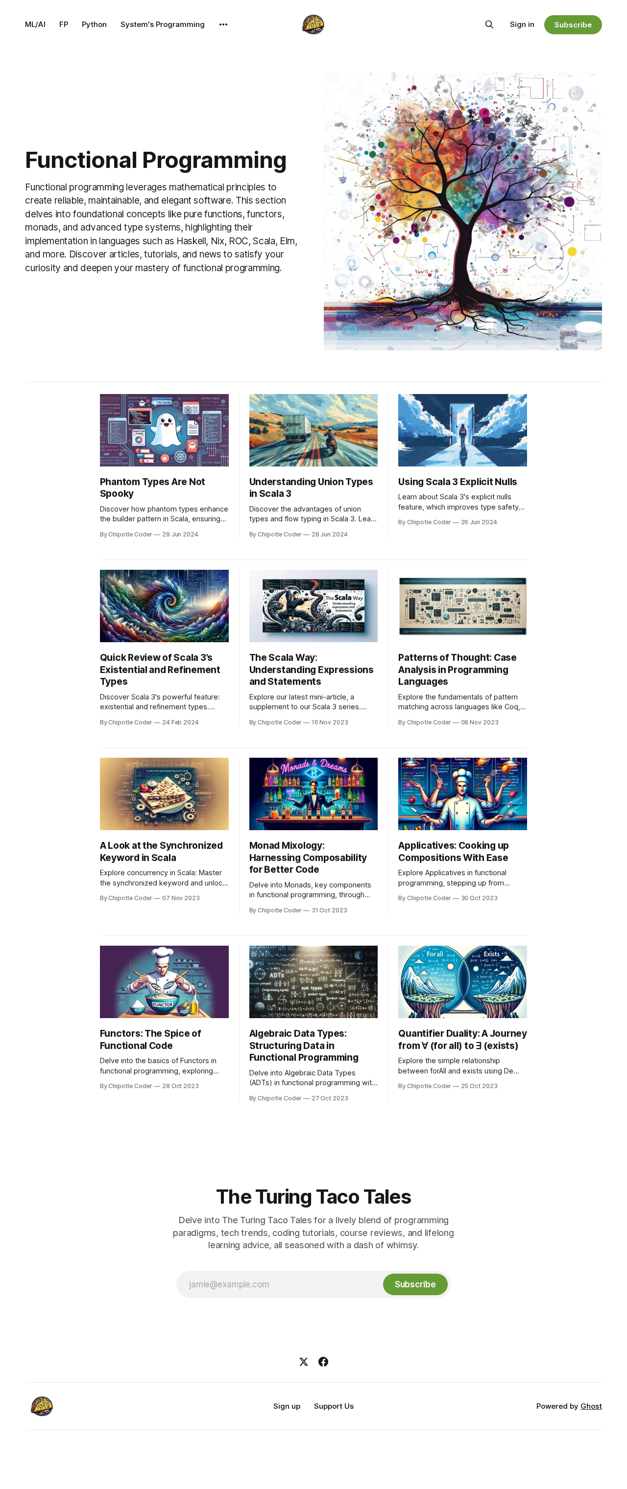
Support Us (334, 1406)
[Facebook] (323, 1362)
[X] (304, 1362)
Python (94, 24)
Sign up (286, 1406)
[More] (223, 24)
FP (63, 24)
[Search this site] (489, 24)
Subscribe (573, 24)
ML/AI (35, 24)
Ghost (591, 1406)
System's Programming (163, 24)
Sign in (522, 24)
